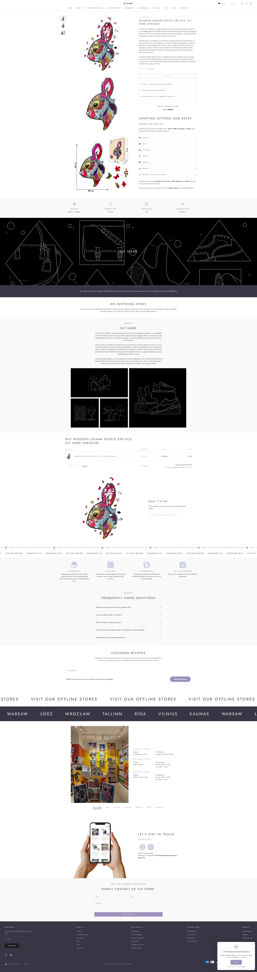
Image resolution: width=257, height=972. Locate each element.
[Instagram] (150, 847)
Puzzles (157, 8)
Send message (128, 914)
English (233, 3)
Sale (166, 8)
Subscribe (12, 946)
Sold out (168, 76)
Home (70, 8)
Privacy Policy (191, 935)
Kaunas (127, 807)
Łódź (149, 807)
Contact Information (82, 935)
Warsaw (139, 807)
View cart (72, 466)
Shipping (175, 467)
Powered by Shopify (124, 964)
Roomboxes (129, 8)
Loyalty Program (247, 931)
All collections (135, 931)
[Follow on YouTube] (11, 955)
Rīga (108, 807)
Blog (173, 8)
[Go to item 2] (63, 26)
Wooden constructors (137, 945)
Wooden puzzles (136, 948)
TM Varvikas (144, 17)
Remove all (85, 466)
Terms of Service (192, 941)
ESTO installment (247, 938)
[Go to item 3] (63, 33)
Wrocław (160, 807)
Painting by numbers (137, 938)
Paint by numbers (113, 8)
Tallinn (97, 807)
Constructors (144, 8)
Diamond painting (95, 8)
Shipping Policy (191, 931)
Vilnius (117, 807)
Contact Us (80, 948)
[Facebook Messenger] (142, 847)
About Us (79, 931)
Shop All (80, 8)
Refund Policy (191, 938)
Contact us (184, 8)
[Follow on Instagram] (6, 955)
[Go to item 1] (63, 18)
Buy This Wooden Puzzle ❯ (163, 515)
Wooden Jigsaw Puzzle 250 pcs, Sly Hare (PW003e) (95, 456)
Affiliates (244, 935)
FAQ (78, 945)
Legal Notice (80, 938)
